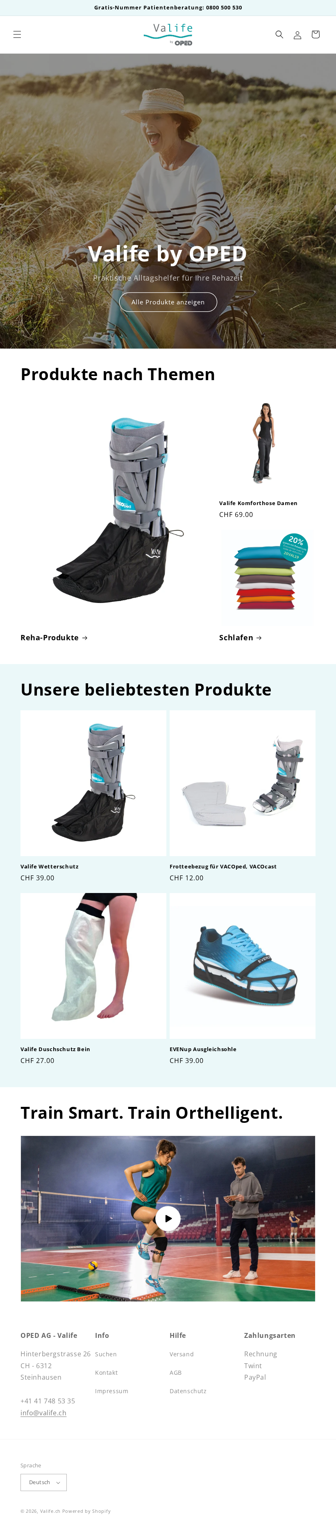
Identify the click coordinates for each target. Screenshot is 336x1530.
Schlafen (236, 637)
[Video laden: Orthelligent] (168, 1218)
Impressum (111, 1391)
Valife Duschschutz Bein (55, 1049)
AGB (176, 1372)
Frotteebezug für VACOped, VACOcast (223, 866)
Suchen (106, 1354)
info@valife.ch (43, 1412)
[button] (17, 34)
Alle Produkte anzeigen (168, 302)
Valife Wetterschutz (49, 866)
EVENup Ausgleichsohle (203, 1049)
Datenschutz (188, 1391)
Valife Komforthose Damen (258, 503)
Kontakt (106, 1372)
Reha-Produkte (49, 637)
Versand (182, 1354)
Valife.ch (50, 1511)
